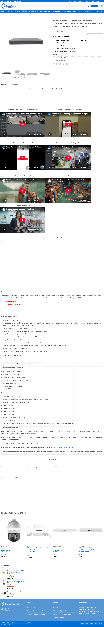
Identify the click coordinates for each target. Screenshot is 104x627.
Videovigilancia (11, 11)
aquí (37, 443)
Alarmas (63, 11)
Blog (93, 1)
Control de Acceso (44, 11)
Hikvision (67, 18)
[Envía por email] (60, 64)
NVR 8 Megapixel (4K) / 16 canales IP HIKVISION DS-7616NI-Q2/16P (88, 548)
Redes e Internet (22, 11)
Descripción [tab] (5, 85)
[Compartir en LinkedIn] (66, 64)
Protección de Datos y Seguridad (36, 614)
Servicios (87, 1)
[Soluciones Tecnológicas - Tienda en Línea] (9, 6)
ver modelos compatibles (65, 447)
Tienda (74, 1)
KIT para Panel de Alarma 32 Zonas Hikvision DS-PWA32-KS (38, 548)
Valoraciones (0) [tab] (15, 85)
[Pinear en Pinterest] (63, 64)
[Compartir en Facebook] (54, 64)
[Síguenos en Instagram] (99, 11)
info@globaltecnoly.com (91, 613)
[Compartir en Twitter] (57, 64)
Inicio (69, 1)
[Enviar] (88, 6)
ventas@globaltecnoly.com (91, 611)
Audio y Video (55, 11)
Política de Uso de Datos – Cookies (37, 611)
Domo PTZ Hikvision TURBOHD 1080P (11, 548)
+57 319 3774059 (90, 609)
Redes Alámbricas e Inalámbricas (62, 614)
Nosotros (80, 1)
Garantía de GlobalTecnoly (34, 607)
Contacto (98, 1)
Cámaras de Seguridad (59, 611)
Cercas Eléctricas (58, 607)
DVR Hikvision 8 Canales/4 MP (60, 548)
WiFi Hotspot (86, 11)
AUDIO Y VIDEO (68, 60)
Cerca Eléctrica (33, 11)
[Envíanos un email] (101, 11)
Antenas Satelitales (58, 617)
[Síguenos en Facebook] (97, 11)
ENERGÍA (69, 11)
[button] (101, 6)
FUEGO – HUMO (77, 11)
